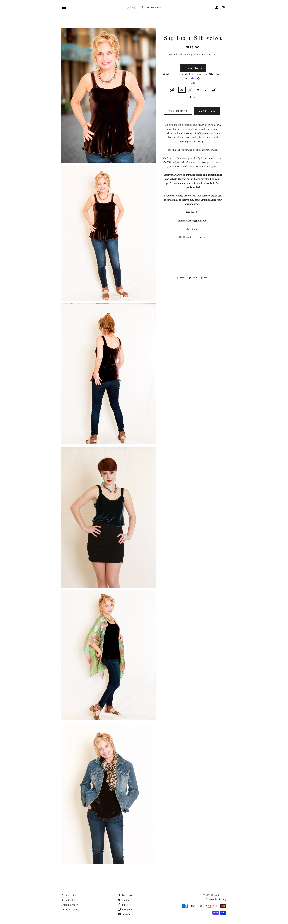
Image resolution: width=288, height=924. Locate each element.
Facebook (127, 895)
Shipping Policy (70, 904)
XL (214, 89)
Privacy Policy (69, 895)
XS (182, 89)
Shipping (187, 54)
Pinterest (126, 904)
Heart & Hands (218, 895)
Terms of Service (70, 909)
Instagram (127, 909)
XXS (172, 89)
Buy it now (207, 110)
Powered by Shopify (216, 899)
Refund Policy (69, 899)
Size (193, 82)
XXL (192, 97)
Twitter (125, 899)
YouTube (126, 914)
